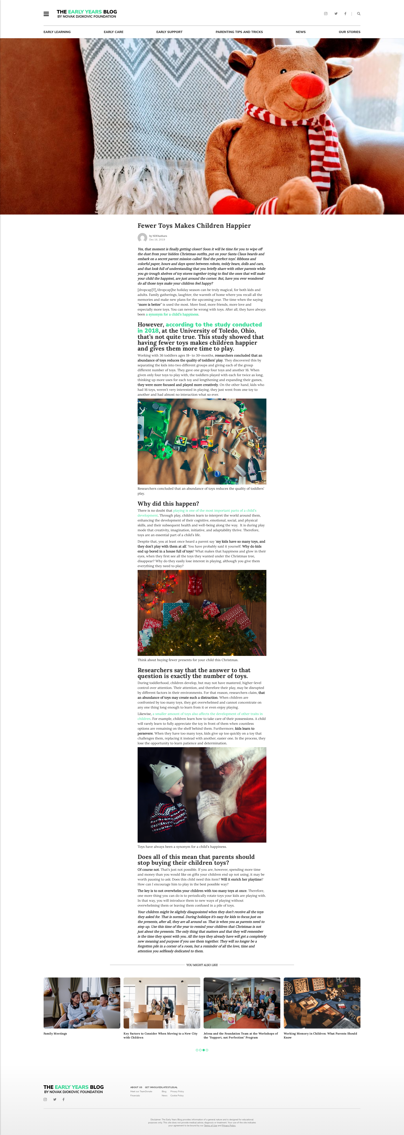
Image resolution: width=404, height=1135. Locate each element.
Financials (135, 1095)
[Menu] (46, 14)
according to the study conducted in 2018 (200, 328)
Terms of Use (210, 1125)
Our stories (349, 32)
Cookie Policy (177, 1095)
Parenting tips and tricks (239, 32)
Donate (148, 1091)
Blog (164, 1091)
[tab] (197, 1050)
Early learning (57, 32)
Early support (169, 32)
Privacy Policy (177, 1091)
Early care (113, 32)
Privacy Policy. (229, 1125)
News (301, 32)
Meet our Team (137, 1091)
